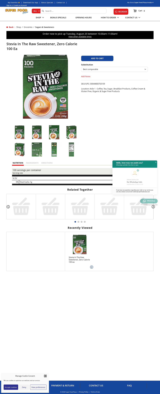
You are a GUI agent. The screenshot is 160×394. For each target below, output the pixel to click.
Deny (24, 387)
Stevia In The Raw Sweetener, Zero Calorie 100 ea (79, 275)
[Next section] (153, 214)
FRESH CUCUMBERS (136, 219)
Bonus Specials (47, 2)
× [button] (155, 162)
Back (10, 27)
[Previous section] (6, 214)
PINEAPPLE (44, 219)
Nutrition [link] (18, 163)
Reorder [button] (122, 11)
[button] (45, 376)
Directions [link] (47, 163)
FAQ (129, 385)
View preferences (38, 387)
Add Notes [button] (85, 76)
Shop (18, 27)
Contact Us (60, 2)
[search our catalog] (43, 11)
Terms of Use (95, 392)
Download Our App (30, 2)
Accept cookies (11, 387)
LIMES (12, 219)
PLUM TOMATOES (106, 219)
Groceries (28, 27)
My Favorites (13, 2)
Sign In (8, 5)
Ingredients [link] (32, 163)
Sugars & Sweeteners (44, 27)
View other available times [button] (80, 36)
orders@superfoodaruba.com (141, 191)
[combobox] (36, 11)
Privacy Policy (83, 392)
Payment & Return (62, 385)
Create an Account (20, 5)
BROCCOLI (73, 219)
